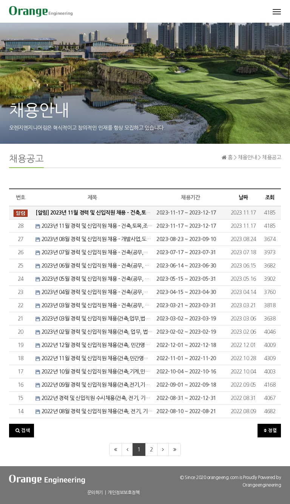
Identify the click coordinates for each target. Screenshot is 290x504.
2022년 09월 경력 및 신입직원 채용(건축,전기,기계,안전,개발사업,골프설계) (96, 384)
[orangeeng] (40, 11)
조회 (270, 197)
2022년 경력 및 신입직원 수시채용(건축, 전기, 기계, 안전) (96, 398)
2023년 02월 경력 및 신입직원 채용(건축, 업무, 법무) (96, 331)
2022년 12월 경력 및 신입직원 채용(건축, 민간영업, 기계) (96, 345)
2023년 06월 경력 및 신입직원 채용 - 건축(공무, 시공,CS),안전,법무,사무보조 (96, 265)
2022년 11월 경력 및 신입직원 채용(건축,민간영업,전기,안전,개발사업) (96, 358)
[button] (21, 430)
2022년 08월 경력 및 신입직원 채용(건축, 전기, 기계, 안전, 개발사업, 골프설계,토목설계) (96, 411)
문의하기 (95, 492)
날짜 (243, 197)
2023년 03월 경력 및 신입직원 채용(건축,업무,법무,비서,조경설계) (96, 318)
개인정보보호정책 (123, 492)
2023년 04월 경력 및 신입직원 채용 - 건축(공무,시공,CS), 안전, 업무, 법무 (96, 292)
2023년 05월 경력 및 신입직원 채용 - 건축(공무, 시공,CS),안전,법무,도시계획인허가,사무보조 (96, 279)
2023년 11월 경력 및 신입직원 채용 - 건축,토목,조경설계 (96, 226)
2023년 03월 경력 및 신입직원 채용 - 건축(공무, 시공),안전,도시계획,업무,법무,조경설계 (96, 305)
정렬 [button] (272, 430)
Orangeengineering (261, 485)
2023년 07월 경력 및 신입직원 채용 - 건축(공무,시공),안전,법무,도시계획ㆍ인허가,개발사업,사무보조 (96, 252)
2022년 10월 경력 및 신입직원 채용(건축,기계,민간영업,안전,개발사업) (96, 371)
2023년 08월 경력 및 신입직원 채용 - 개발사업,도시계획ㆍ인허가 (96, 239)
